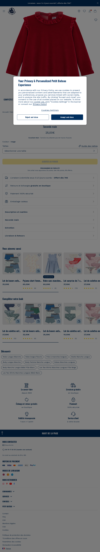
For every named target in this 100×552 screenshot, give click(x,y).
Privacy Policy (39, 104)
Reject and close (31, 117)
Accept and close (67, 117)
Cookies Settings (50, 110)
